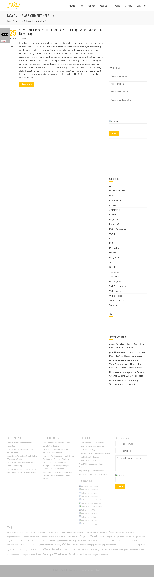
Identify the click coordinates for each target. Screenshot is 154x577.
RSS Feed (100, 570)
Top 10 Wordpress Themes (90, 460)
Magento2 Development (126, 532)
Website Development (138, 549)
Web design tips (25, 550)
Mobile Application (118, 228)
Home (9, 21)
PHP (111, 243)
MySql (112, 233)
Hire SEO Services (86, 532)
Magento (113, 219)
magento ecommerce (14, 541)
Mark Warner (115, 380)
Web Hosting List (121, 549)
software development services (126, 545)
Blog (81, 6)
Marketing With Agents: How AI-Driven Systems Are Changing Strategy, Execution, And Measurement (58, 459)
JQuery (112, 205)
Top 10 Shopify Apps (87, 450)
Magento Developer (67, 536)
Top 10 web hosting (13, 550)
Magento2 (114, 224)
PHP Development (105, 541)
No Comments (12, 46)
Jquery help (95, 532)
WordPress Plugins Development (96, 555)
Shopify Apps (93, 544)
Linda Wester (115, 372)
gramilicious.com (117, 352)
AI (110, 186)
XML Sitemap (87, 570)
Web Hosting (115, 291)
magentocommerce (14, 536)
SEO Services (68, 544)
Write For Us (141, 6)
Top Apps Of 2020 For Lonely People (94, 453)
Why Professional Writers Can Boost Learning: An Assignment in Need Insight (60, 31)
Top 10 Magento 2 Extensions (91, 443)
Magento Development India (116, 537)
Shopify (113, 267)
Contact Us (116, 6)
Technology (115, 272)
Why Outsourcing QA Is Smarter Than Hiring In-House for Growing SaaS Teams (58, 475)
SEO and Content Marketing (30, 545)
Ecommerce (115, 200)
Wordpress (114, 305)
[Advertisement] (128, 47)
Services (72, 6)
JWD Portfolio (116, 209)
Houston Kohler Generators (122, 360)
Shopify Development (107, 544)
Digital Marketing (117, 190)
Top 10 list (141, 544)
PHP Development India (120, 541)
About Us (103, 6)
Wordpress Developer (42, 554)
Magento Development (92, 536)
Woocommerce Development (19, 554)
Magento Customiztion (48, 537)
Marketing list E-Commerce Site (31, 541)
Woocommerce (116, 300)
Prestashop (114, 248)
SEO (111, 262)
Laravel (112, 214)
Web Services (115, 295)
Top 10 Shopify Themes (89, 457)
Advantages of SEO (14, 532)
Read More (27, 84)
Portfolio (91, 6)
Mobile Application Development (81, 540)
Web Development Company (85, 549)
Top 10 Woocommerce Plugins (91, 446)
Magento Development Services (136, 537)
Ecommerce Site (53, 532)
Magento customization (32, 537)
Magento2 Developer (108, 532)
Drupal (112, 195)
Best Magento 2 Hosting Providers (93, 474)
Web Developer (36, 550)
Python (112, 252)
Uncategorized (116, 281)
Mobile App (46, 541)
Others (24, 38)
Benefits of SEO (28, 532)
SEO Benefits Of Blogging (50, 544)
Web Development (118, 286)
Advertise (128, 6)
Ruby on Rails (115, 257)
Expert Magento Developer (70, 532)
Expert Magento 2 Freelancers (91, 470)
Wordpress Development (69, 554)
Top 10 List (114, 276)
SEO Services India (81, 545)
